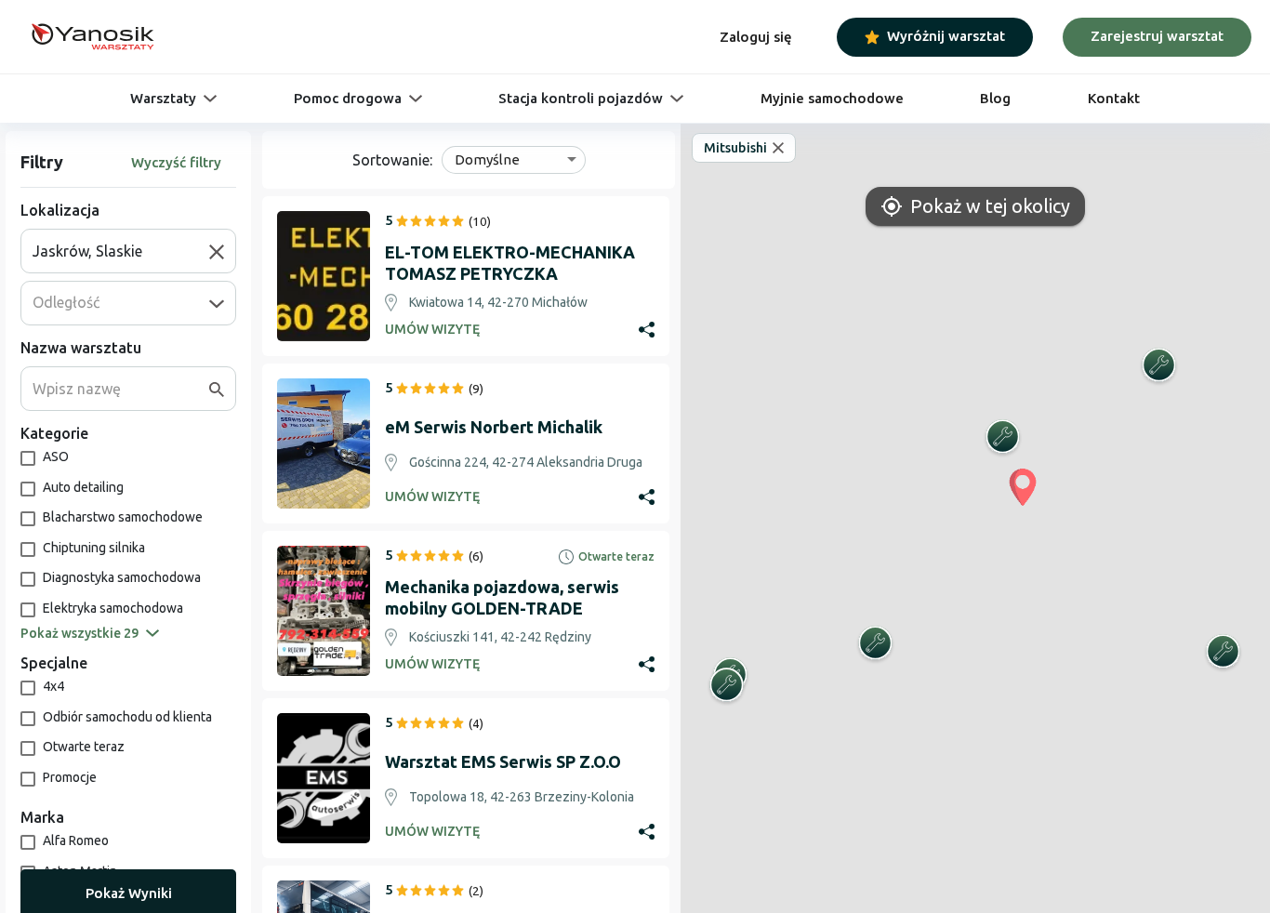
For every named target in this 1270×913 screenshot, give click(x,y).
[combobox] (121, 251)
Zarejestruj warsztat (1157, 36)
